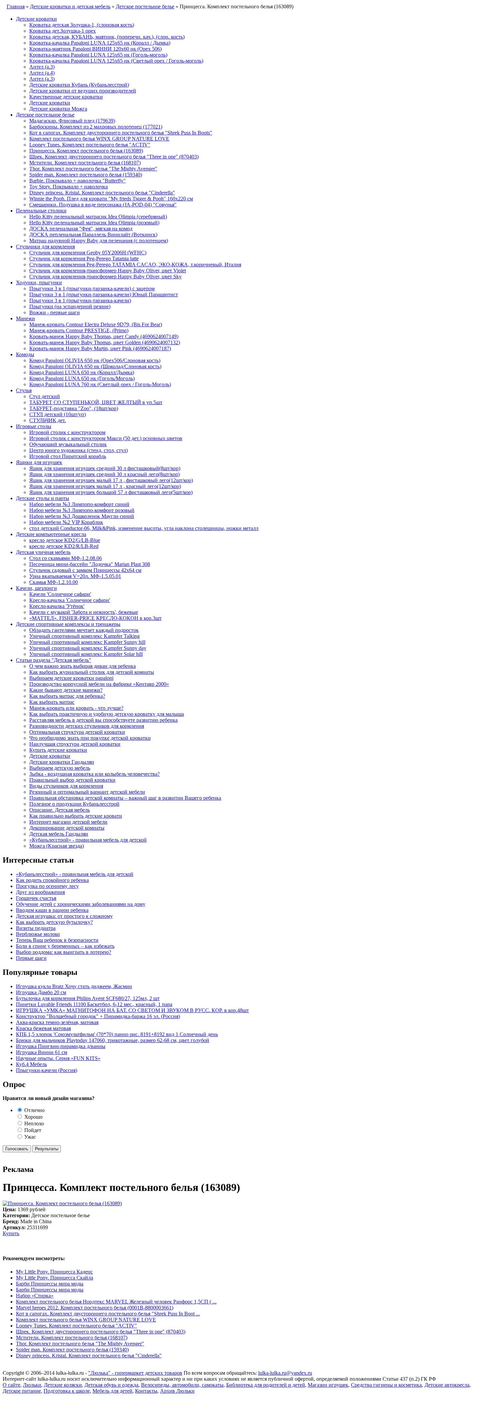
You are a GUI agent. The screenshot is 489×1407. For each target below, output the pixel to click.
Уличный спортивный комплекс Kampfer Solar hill (86, 654)
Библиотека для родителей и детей (265, 1385)
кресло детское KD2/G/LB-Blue (64, 540)
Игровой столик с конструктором (67, 432)
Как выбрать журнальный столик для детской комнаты (91, 672)
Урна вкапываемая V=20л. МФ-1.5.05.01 (75, 576)
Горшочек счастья (36, 898)
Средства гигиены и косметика (386, 1385)
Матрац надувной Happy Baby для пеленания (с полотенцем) (98, 240)
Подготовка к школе (67, 1391)
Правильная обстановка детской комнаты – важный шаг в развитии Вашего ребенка (125, 798)
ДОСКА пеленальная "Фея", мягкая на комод (80, 228)
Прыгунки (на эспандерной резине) (69, 306)
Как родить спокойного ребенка (52, 880)
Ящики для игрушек (39, 462)
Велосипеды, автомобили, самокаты (182, 1385)
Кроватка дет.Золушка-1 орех (62, 31)
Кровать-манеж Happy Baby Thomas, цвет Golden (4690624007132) (104, 342)
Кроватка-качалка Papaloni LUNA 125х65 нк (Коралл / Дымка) (99, 43)
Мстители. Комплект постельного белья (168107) (85, 162)
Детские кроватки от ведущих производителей (82, 91)
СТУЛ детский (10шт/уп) (57, 414)
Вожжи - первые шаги (54, 312)
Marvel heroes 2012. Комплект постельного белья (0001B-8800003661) (94, 1307)
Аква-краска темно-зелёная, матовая (57, 1022)
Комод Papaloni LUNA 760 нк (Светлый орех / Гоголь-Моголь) (100, 384)
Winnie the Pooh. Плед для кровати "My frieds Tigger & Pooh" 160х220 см (111, 198)
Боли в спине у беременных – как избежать (65, 946)
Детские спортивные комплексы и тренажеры (68, 624)
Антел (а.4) (42, 73)
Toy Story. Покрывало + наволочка (68, 186)
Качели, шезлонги (36, 588)
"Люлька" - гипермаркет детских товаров (135, 1373)
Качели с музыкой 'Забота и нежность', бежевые (83, 612)
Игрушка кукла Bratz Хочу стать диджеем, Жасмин (74, 986)
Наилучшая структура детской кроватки (74, 744)
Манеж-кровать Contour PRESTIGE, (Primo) (78, 330)
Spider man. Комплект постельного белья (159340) (85, 174)
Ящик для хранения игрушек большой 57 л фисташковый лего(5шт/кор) (111, 492)
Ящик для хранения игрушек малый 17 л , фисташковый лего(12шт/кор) (111, 480)
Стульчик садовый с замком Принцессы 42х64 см (85, 570)
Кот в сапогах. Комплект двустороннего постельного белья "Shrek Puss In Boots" (120, 133)
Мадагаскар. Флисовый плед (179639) (72, 121)
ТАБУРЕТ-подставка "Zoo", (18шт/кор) (73, 408)
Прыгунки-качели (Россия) (46, 1070)
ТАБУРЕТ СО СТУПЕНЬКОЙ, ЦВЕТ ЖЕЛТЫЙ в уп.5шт (95, 402)
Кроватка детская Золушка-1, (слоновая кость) (81, 25)
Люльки (32, 1385)
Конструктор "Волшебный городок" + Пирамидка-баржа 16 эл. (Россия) (98, 1016)
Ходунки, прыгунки (39, 282)
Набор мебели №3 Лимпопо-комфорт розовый (81, 510)
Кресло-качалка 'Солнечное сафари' (69, 600)
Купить (11, 1233)
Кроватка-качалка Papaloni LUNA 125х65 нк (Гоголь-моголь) (98, 55)
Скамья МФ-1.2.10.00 (53, 582)
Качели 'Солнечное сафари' (60, 594)
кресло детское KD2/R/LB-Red (63, 546)
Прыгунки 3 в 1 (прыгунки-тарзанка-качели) (80, 300)
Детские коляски (63, 1385)
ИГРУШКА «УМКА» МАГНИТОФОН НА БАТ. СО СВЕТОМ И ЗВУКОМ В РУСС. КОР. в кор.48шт (132, 1010)
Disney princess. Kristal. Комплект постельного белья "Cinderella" (102, 192)
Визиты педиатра (36, 928)
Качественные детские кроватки (66, 97)
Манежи (25, 318)
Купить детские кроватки (58, 750)
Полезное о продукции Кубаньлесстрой (74, 804)
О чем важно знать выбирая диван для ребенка (82, 666)
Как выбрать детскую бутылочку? (54, 922)
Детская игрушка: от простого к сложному (64, 916)
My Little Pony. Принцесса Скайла (54, 1277)
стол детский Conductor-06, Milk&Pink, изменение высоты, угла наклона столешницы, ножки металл (143, 528)
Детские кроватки (36, 19)
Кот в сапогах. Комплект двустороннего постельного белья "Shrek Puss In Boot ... (108, 1313)
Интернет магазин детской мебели (68, 822)
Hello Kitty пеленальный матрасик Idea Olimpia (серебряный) (98, 216)
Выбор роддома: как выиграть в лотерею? (63, 952)
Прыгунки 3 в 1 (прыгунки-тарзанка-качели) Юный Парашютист (103, 294)
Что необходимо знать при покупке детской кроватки (90, 738)
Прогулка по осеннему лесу (47, 886)
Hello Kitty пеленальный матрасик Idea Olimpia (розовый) (94, 222)
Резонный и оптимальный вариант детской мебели (87, 792)
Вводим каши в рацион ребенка (52, 910)
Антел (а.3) (42, 67)
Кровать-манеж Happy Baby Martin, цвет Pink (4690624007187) (100, 348)
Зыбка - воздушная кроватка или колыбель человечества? (94, 774)
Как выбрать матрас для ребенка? (67, 696)
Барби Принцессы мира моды (49, 1283)
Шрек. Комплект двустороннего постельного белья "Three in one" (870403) (114, 156)
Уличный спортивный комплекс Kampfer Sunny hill (87, 642)
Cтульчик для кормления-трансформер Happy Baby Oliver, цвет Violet (107, 270)
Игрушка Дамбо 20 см (41, 992)
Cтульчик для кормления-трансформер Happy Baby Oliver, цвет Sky (105, 276)
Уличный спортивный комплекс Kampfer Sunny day (87, 648)
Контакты (146, 1391)
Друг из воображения (40, 892)
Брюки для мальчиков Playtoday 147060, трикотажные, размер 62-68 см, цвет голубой (112, 1040)
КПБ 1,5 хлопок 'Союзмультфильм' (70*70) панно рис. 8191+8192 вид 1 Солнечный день (117, 1034)
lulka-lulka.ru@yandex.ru (285, 1373)
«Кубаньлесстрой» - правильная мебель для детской (88, 840)
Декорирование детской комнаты (66, 828)
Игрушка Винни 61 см (41, 1052)
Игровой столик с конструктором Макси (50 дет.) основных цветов (105, 438)
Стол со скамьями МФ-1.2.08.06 (65, 558)
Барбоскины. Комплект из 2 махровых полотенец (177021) (95, 127)
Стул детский (44, 396)
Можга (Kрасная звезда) (56, 846)
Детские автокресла (446, 1385)
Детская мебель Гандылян (58, 834)
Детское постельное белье (45, 115)
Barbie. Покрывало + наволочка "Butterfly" (77, 180)
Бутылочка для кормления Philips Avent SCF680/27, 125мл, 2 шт (88, 998)
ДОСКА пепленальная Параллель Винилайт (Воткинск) (93, 234)
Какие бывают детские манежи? (65, 690)
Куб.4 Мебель (31, 1064)
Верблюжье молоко (38, 934)
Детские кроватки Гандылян (61, 762)
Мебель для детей (112, 1391)
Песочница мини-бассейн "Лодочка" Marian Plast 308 (89, 564)
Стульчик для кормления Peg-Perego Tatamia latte (84, 258)
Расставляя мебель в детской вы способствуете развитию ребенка (103, 720)
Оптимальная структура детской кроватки (77, 732)
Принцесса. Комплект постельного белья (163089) (86, 150)
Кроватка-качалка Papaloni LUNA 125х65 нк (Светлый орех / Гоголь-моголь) (116, 61)
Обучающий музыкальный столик (68, 444)
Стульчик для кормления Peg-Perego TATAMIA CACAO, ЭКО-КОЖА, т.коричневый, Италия (135, 264)
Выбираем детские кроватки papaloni (71, 678)
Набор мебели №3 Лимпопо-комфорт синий (79, 504)
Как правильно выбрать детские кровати (75, 816)
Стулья (24, 390)
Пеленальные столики (41, 210)
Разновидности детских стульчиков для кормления (86, 726)
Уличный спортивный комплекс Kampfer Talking (84, 636)
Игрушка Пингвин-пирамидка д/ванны (60, 1046)
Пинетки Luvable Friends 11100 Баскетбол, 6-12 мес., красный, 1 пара (94, 1004)
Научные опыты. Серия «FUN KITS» (58, 1058)
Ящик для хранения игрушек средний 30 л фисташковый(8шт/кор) (104, 468)
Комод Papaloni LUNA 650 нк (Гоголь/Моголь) (82, 378)
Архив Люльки (177, 1391)
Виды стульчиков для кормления (66, 786)
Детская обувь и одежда (111, 1385)
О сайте (11, 1385)
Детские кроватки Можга (58, 109)
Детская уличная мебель (43, 552)
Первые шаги (31, 958)
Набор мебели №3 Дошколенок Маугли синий (81, 516)
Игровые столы (33, 426)
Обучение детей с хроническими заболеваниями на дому (80, 904)
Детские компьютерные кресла (51, 534)
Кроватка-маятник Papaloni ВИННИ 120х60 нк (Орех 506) (95, 49)
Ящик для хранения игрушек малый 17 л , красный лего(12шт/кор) (105, 486)
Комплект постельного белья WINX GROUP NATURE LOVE (99, 138)
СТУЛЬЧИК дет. (47, 420)
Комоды (25, 354)
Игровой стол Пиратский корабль (67, 456)
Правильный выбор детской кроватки (72, 780)
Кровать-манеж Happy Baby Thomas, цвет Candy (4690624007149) (103, 336)
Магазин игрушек (328, 1385)
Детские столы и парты (42, 498)
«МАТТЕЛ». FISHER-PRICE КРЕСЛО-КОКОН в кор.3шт (95, 618)
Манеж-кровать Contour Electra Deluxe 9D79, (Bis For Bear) (95, 324)
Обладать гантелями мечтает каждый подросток (84, 630)
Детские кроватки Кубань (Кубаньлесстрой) (79, 85)
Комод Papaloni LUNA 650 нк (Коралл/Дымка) (81, 372)
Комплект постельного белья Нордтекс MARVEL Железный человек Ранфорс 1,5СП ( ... (116, 1301)
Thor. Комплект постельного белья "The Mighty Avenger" (93, 168)
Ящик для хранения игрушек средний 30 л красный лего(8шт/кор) (104, 474)
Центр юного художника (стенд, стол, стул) (78, 450)
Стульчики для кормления (45, 246)
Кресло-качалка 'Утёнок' (56, 606)
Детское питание (22, 1391)
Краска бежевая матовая (43, 1028)
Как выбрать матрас (52, 702)
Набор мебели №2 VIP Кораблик (66, 522)
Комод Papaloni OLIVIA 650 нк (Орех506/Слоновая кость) (94, 360)
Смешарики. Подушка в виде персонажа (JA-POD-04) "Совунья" (103, 204)
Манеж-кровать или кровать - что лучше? (76, 708)
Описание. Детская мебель (59, 810)
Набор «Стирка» (35, 1295)
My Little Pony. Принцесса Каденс (54, 1271)
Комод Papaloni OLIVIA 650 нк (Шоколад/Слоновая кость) (95, 366)
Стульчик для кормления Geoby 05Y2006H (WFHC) (87, 252)
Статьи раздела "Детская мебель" (53, 660)
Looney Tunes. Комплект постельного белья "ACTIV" (89, 144)
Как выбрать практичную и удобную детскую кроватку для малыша (106, 714)
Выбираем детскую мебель (59, 768)
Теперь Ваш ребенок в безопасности (57, 940)
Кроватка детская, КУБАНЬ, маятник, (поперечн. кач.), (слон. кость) (107, 37)
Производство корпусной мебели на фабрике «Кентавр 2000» (99, 684)
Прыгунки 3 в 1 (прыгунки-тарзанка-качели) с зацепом (92, 288)
